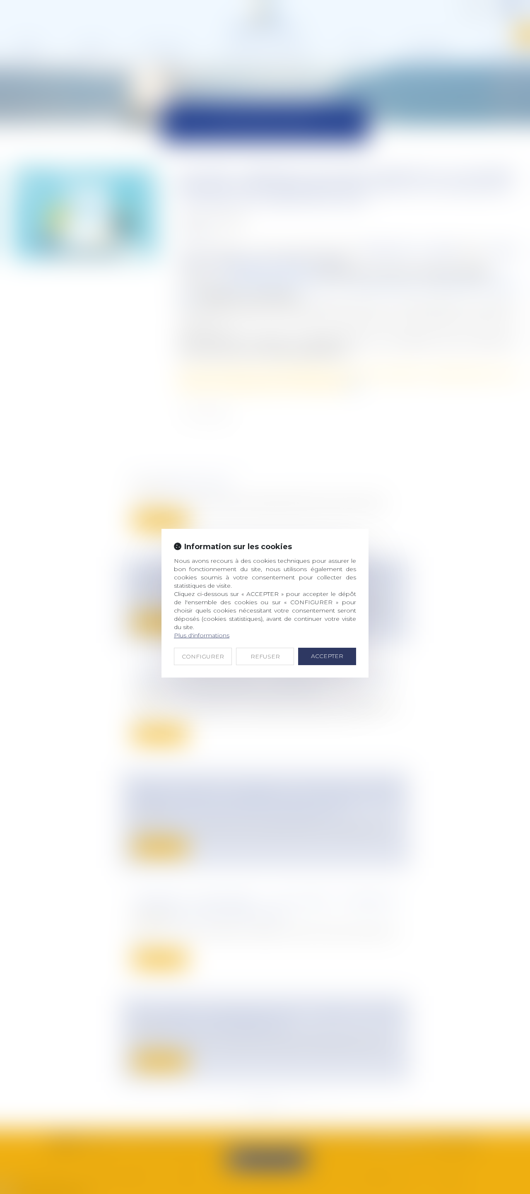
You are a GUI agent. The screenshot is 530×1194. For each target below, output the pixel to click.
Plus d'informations (201, 635)
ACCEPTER (327, 656)
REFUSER (265, 656)
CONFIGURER (203, 656)
